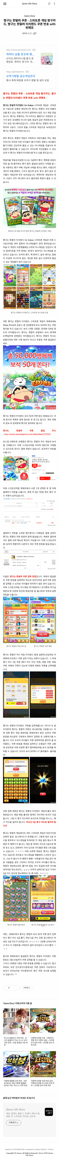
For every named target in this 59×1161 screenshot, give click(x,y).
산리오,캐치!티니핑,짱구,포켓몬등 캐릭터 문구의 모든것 (20, 60)
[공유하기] (12, 988)
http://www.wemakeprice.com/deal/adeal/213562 (27, 434)
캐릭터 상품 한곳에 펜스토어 (20, 54)
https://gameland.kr (15, 72)
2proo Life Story (29, 4)
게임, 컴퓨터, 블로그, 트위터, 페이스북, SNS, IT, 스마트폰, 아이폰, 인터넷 (23, 1115)
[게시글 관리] (16, 988)
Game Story (29, 16)
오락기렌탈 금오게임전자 (20, 76)
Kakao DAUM (40, 1149)
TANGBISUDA (19, 1149)
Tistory (50, 1149)
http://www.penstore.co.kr (18, 50)
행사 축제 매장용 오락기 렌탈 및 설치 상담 (27, 80)
